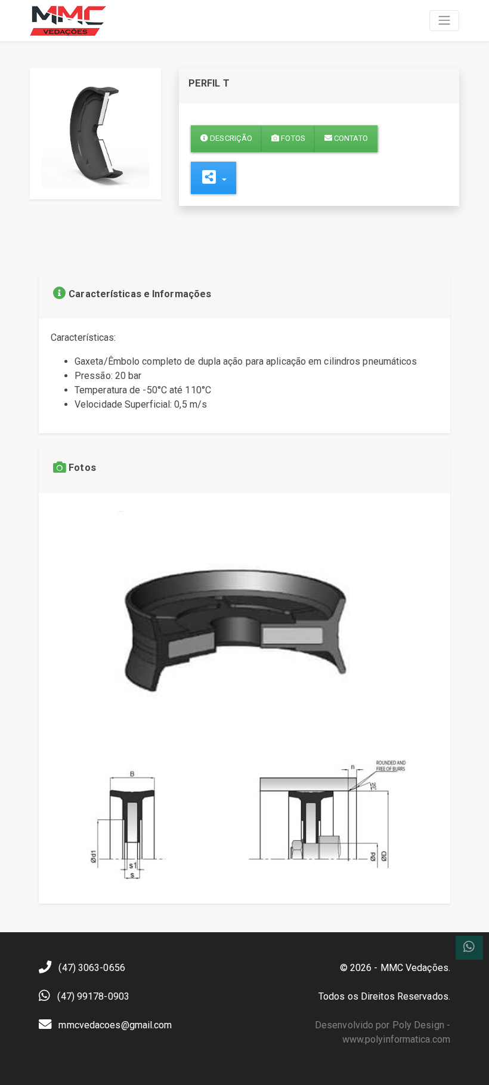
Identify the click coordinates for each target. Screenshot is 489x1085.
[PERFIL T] (95, 132)
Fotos (292, 138)
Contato (350, 138)
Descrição (230, 138)
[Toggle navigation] (444, 20)
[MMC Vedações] (68, 20)
